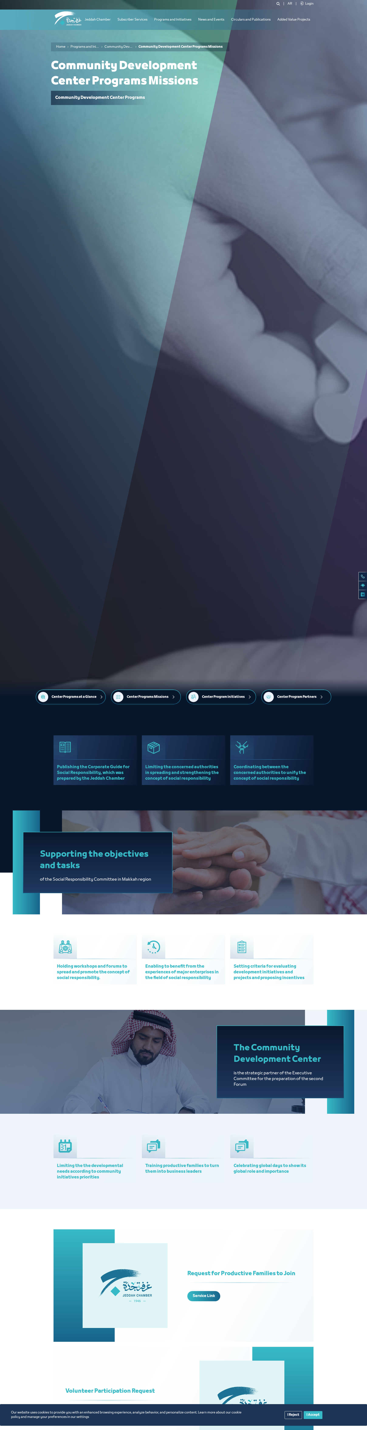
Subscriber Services (132, 20)
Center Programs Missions (147, 697)
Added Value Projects (293, 20)
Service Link (204, 1296)
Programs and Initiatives (172, 20)
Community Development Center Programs (118, 47)
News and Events (211, 20)
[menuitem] (290, 4)
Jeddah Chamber (98, 20)
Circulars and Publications (251, 20)
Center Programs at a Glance (74, 697)
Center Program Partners (296, 697)
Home (60, 47)
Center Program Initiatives (223, 697)
